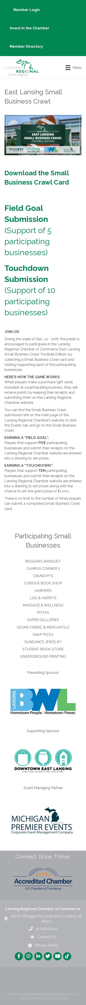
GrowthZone (59, 998)
